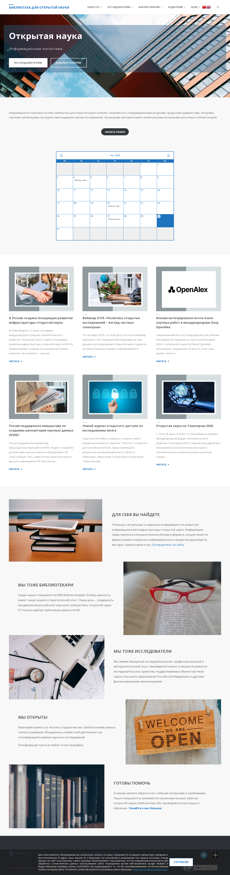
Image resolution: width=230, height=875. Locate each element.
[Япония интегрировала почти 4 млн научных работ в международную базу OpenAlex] (188, 289)
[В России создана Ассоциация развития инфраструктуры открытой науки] (41, 289)
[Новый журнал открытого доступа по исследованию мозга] (115, 397)
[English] (208, 7)
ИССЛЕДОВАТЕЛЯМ (28, 62)
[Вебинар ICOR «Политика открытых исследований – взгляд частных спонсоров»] (115, 289)
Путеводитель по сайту (168, 545)
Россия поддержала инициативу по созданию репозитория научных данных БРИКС (41, 430)
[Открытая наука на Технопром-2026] (188, 397)
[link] (218, 7)
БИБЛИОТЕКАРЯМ (68, 62)
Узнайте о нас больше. (145, 808)
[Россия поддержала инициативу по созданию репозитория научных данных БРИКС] (41, 397)
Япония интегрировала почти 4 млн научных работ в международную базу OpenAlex (187, 322)
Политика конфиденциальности (150, 869)
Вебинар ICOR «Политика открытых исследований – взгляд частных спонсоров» (111, 322)
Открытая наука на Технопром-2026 (184, 426)
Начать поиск (115, 131)
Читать (16, 361)
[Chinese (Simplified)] (204, 7)
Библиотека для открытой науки (39, 7)
